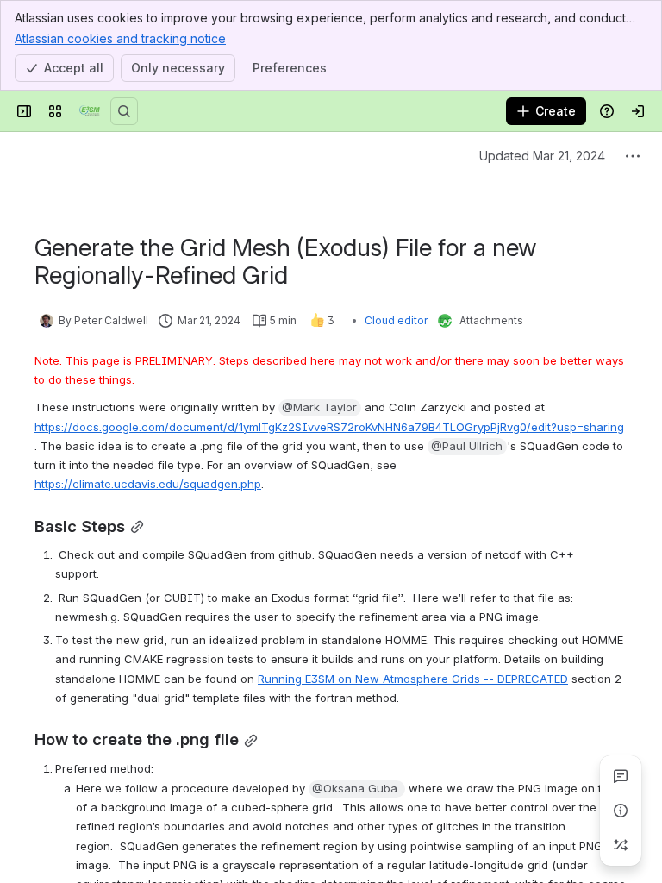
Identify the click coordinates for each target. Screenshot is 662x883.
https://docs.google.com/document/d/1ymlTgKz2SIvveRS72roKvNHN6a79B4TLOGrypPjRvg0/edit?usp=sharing (329, 427)
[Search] (124, 111)
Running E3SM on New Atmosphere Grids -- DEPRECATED (413, 679)
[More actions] (632, 156)
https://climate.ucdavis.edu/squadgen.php (147, 484)
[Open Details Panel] (620, 810)
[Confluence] (89, 111)
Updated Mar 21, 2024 (542, 155)
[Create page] (620, 845)
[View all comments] (620, 776)
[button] (319, 407)
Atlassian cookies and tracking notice (120, 38)
